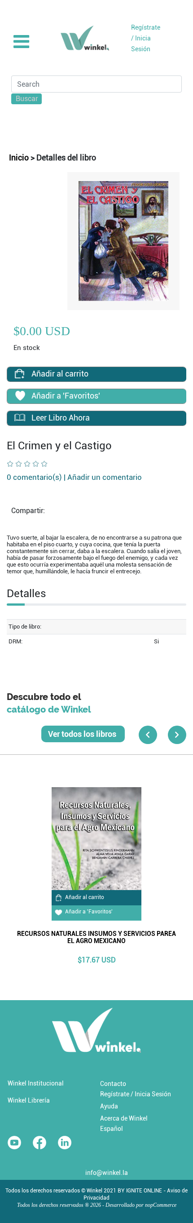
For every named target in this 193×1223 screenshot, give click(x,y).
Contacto (113, 1083)
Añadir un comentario (104, 477)
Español (111, 1128)
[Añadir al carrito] (19, 373)
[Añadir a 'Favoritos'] (19, 396)
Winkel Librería (29, 1100)
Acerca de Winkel (124, 1118)
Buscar (27, 98)
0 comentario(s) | (74, 477)
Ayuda (109, 1106)
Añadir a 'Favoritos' (89, 911)
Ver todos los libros (83, 734)
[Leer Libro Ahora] (19, 417)
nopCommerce (160, 1205)
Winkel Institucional (36, 1083)
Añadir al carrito (84, 897)
